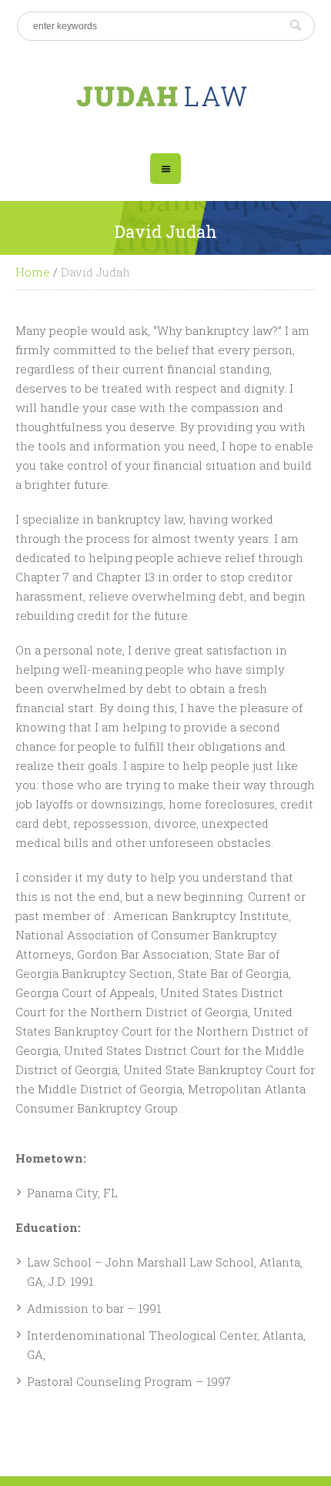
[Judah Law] (165, 95)
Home (32, 271)
